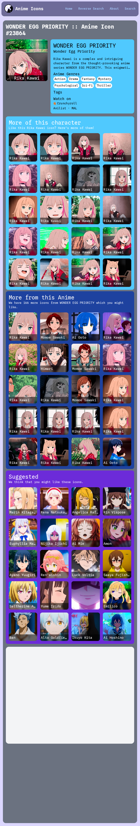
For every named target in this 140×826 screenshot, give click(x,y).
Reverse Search (91, 8)
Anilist (59, 108)
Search (130, 8)
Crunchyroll (67, 103)
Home (69, 8)
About (114, 8)
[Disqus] (70, 695)
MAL (74, 108)
